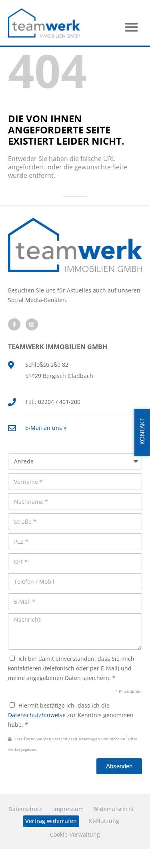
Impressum (68, 809)
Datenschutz (25, 809)
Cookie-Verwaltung (75, 834)
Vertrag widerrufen (51, 821)
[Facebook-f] (14, 324)
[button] (131, 27)
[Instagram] (32, 324)
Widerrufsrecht (113, 809)
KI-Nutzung (104, 821)
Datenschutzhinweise (37, 715)
